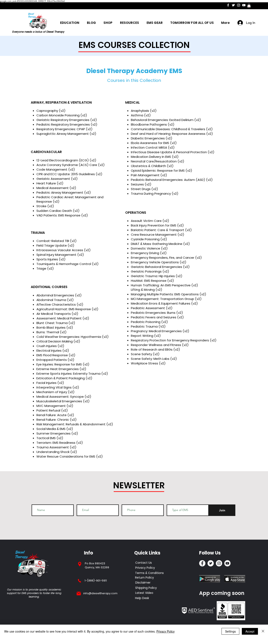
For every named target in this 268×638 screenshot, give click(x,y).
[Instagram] (239, 5)
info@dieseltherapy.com (100, 593)
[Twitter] (233, 5)
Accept (249, 631)
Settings (230, 631)
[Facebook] (228, 5)
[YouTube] (244, 5)
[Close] (262, 631)
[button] (249, 5)
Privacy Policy (165, 631)
